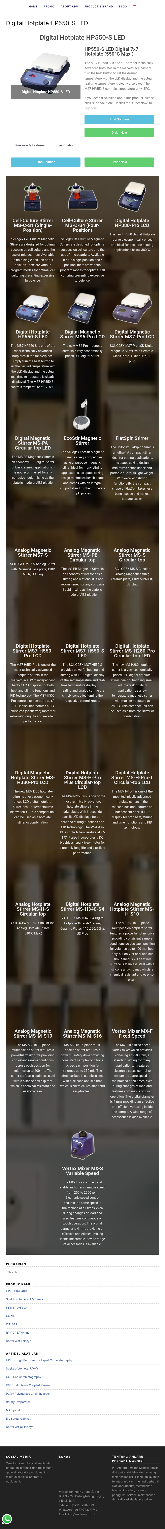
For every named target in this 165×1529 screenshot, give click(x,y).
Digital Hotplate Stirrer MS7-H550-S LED (82, 651)
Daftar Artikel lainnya (19, 1427)
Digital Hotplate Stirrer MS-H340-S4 (82, 906)
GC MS (10, 1316)
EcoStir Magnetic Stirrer (82, 440)
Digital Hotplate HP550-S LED (82, 37)
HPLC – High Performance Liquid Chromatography (39, 1360)
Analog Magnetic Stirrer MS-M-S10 (32, 1033)
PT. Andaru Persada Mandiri (130, 1467)
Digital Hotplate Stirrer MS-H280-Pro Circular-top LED (132, 651)
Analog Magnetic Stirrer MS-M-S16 (82, 1033)
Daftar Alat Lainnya (18, 1341)
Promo (49, 6)
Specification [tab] (65, 145)
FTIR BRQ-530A (16, 1307)
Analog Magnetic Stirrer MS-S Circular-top (132, 555)
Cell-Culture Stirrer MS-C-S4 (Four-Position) (82, 225)
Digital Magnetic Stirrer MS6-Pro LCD (82, 334)
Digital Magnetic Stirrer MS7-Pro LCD (132, 334)
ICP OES (11, 1324)
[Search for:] (82, 1272)
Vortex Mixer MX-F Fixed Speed (132, 1033)
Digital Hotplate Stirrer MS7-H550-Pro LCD (32, 651)
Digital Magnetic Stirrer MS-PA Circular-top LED (33, 443)
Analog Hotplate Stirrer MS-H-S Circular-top (33, 909)
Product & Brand (99, 6)
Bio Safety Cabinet (18, 1418)
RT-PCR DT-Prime (17, 1332)
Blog (123, 6)
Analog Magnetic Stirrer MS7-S (32, 552)
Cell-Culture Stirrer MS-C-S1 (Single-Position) (32, 225)
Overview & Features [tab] (29, 145)
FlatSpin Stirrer (132, 438)
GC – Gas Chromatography (23, 1377)
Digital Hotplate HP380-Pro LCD (132, 223)
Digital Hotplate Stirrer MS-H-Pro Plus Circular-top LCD (82, 780)
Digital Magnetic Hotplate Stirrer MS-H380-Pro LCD (33, 777)
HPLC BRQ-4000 (17, 1291)
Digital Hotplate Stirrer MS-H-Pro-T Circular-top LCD (132, 777)
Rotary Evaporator (18, 1402)
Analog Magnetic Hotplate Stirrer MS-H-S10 (132, 909)
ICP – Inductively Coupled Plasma (28, 1385)
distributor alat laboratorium (130, 1472)
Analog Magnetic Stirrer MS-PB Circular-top (82, 555)
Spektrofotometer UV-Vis (22, 1368)
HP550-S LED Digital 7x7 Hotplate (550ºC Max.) (111, 51)
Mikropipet (13, 1410)
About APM (69, 6)
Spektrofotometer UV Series (24, 1299)
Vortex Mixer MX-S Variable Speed (82, 1171)
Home (33, 6)
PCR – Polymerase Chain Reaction (28, 1393)
